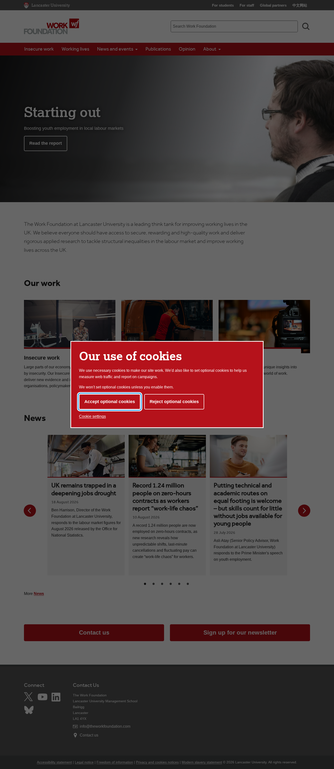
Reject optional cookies (174, 401)
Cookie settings (92, 416)
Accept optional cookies (109, 401)
